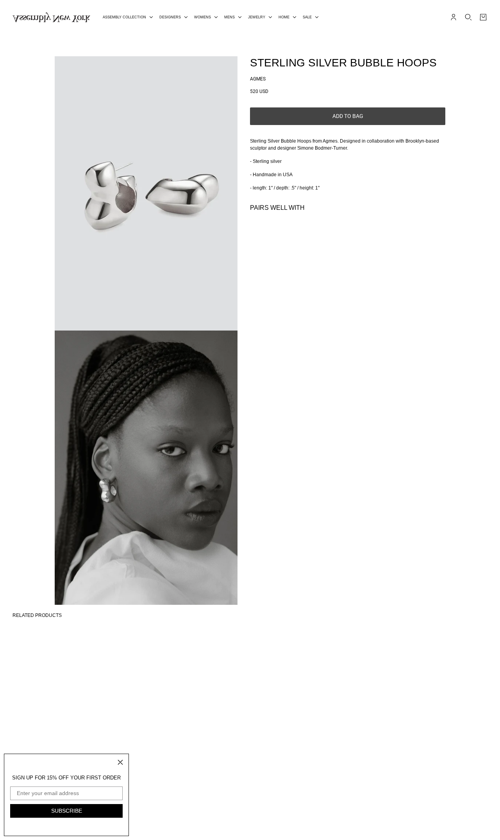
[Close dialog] (120, 762)
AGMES (258, 79)
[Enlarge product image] (146, 193)
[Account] (453, 17)
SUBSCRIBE (66, 811)
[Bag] (483, 17)
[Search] (468, 17)
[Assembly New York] (51, 17)
